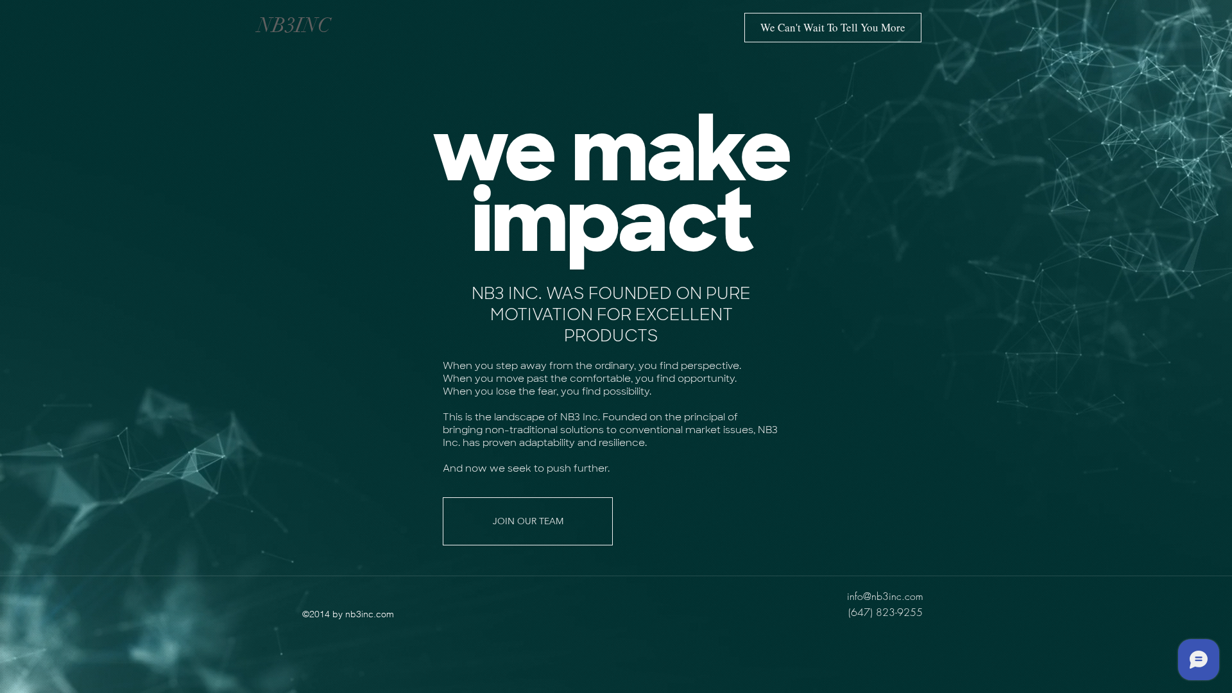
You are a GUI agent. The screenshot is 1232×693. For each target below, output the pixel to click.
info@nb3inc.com (885, 596)
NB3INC (294, 25)
